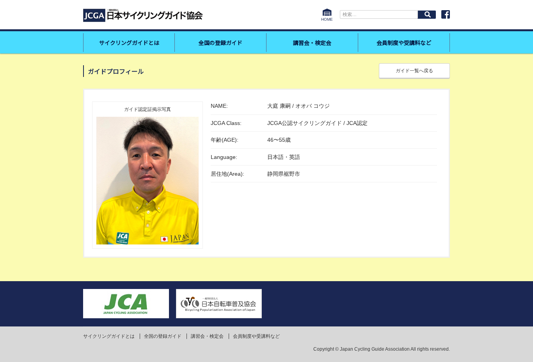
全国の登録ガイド (220, 42)
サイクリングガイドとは (129, 42)
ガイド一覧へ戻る (414, 70)
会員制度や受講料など (404, 42)
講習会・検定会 (312, 42)
